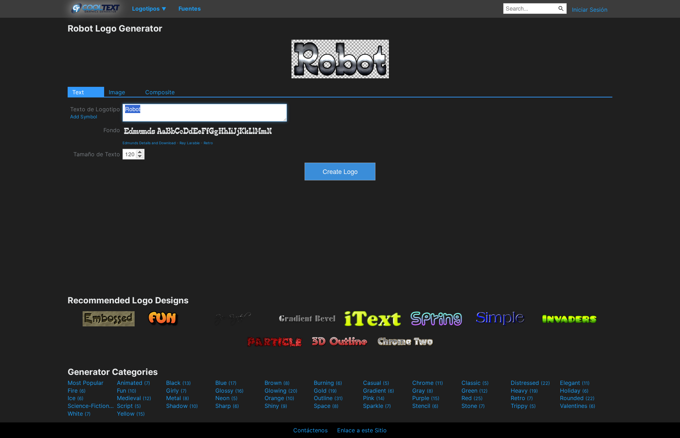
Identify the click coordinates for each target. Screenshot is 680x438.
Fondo (111, 130)
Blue (226, 382)
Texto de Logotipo (95, 112)
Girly (176, 390)
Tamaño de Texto (96, 154)
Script (129, 405)
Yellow (131, 413)
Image (117, 92)
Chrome (427, 382)
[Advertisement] (33, 129)
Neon (226, 398)
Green (474, 390)
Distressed (530, 382)
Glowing (281, 390)
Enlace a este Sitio (362, 430)
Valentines (577, 405)
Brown (277, 382)
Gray (422, 390)
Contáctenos (310, 430)
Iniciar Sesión (589, 9)
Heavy (524, 390)
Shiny (276, 405)
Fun (126, 390)
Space (326, 405)
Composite (160, 92)
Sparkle (377, 405)
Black (178, 382)
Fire (77, 390)
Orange (279, 398)
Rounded (577, 398)
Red (472, 398)
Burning (328, 382)
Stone (473, 405)
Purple (426, 398)
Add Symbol (83, 116)
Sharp (227, 405)
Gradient (378, 390)
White (79, 413)
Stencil (425, 405)
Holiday (574, 390)
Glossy (229, 390)
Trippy (523, 405)
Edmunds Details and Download (149, 143)
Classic (475, 382)
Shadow (182, 405)
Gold (325, 390)
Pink (374, 398)
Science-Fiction (91, 405)
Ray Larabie (190, 143)
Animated (133, 382)
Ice (76, 398)
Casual (376, 382)
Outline (328, 398)
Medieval (134, 398)
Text (78, 92)
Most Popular (85, 382)
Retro (208, 143)
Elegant (575, 382)
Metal (177, 398)
